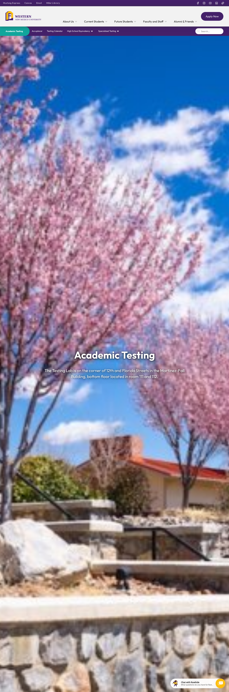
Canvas (28, 3)
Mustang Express (11, 3)
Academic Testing (14, 31)
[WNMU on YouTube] (210, 3)
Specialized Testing (107, 31)
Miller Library (53, 3)
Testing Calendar (55, 31)
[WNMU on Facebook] (198, 3)
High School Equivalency (78, 31)
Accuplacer (37, 31)
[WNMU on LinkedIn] (216, 3)
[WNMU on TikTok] (223, 3)
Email (39, 3)
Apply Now (212, 16)
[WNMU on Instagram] (204, 3)
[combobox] (209, 31)
